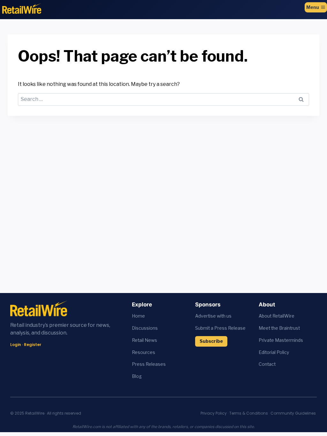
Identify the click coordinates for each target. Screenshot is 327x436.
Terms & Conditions (248, 413)
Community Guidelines (293, 413)
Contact (267, 364)
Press (139, 364)
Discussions (145, 328)
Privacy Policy (214, 413)
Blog (137, 376)
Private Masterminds (281, 340)
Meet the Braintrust (279, 328)
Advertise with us (213, 316)
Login (15, 344)
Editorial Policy (274, 352)
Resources (143, 352)
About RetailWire (276, 316)
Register (32, 344)
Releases (156, 364)
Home (138, 316)
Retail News (144, 340)
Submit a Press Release (220, 328)
